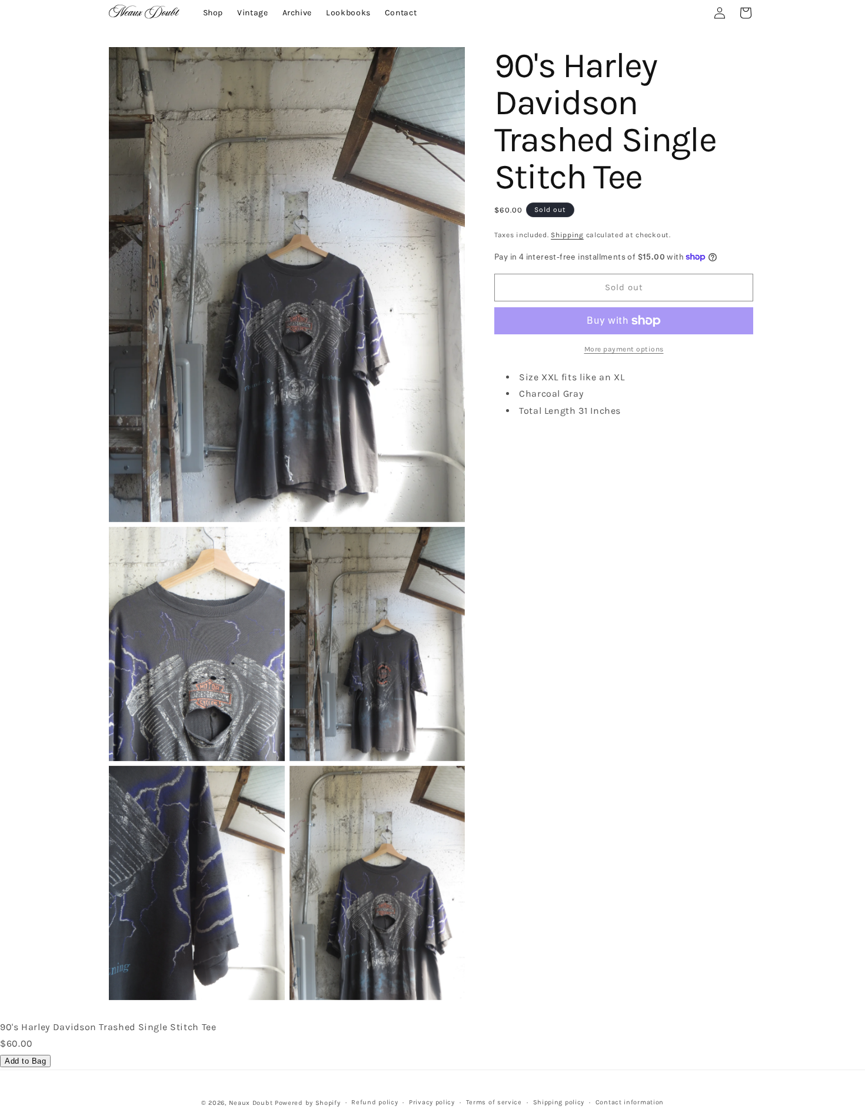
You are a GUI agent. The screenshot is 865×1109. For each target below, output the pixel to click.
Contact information (629, 1102)
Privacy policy (432, 1102)
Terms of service (494, 1102)
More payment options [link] (624, 349)
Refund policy (374, 1102)
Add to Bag (25, 1061)
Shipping (567, 235)
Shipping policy (559, 1102)
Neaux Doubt (251, 1103)
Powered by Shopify (308, 1103)
